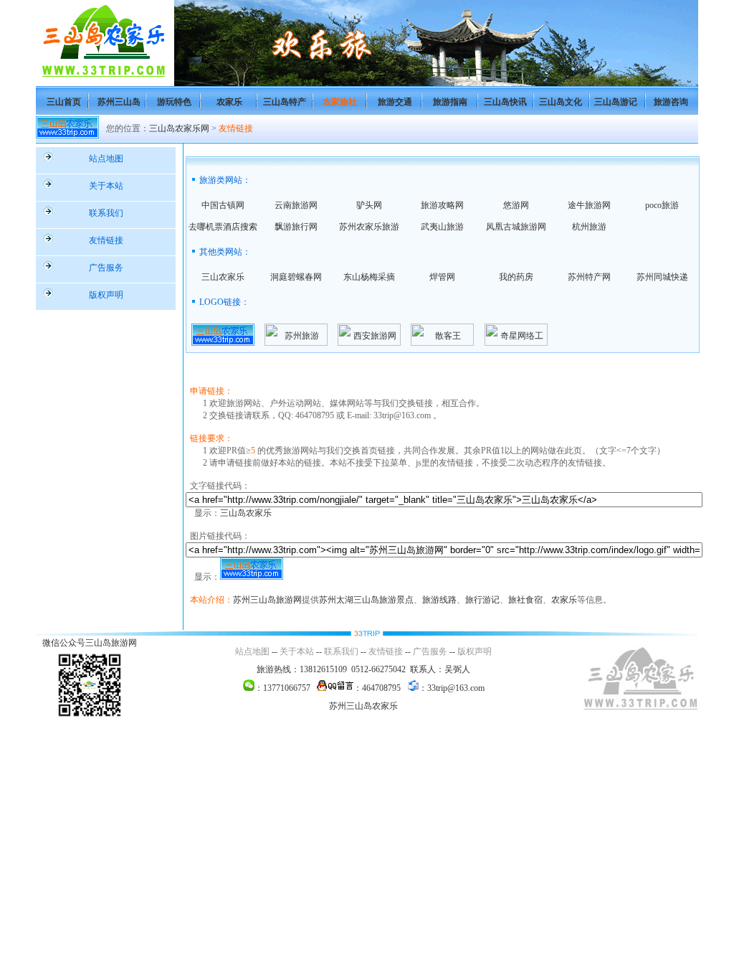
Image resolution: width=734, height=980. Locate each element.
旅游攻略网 (442, 205)
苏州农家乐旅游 (369, 227)
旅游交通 (395, 102)
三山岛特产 (284, 102)
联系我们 (106, 213)
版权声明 (106, 295)
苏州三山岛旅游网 (267, 600)
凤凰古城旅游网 (516, 227)
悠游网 (516, 205)
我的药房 (516, 277)
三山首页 (64, 102)
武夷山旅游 (442, 227)
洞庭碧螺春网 (296, 277)
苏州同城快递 (662, 277)
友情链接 (236, 128)
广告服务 (106, 268)
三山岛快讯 (505, 102)
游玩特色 (174, 102)
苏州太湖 (336, 600)
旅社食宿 (525, 600)
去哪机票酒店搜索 (223, 227)
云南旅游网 (296, 205)
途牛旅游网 (589, 205)
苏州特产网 (589, 277)
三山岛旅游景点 (383, 600)
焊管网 (442, 277)
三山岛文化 (560, 102)
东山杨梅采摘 (369, 277)
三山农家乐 (222, 277)
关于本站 (106, 186)
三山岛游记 (615, 102)
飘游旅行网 (296, 227)
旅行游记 (482, 600)
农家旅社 (340, 102)
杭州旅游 (589, 227)
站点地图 (106, 159)
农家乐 (229, 102)
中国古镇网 (222, 205)
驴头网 (369, 205)
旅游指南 (450, 102)
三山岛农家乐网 (179, 128)
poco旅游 (662, 205)
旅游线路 (439, 600)
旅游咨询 (671, 102)
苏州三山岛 (118, 102)
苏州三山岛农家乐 (363, 706)
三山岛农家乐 (246, 513)
